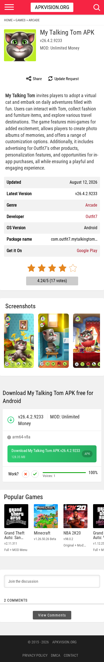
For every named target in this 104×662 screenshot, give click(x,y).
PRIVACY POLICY (34, 655)
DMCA (55, 655)
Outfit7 (91, 216)
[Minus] (25, 474)
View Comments (52, 615)
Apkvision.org (52, 7)
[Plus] (35, 474)
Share (37, 78)
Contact (71, 655)
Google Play (87, 250)
